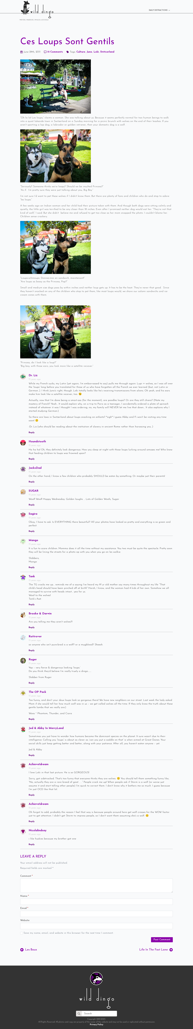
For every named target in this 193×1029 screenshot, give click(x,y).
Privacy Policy (96, 1025)
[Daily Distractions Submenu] (170, 10)
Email (24, 908)
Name (24, 896)
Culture (80, 52)
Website (25, 920)
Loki (96, 52)
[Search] (79, 1014)
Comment (26, 876)
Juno (89, 52)
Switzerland (107, 52)
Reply (31, 432)
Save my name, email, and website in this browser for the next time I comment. (68, 933)
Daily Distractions (158, 10)
